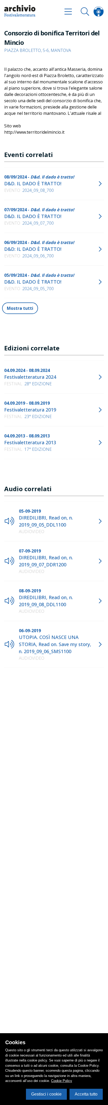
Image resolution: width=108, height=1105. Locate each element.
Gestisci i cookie (46, 1094)
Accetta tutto (86, 1094)
